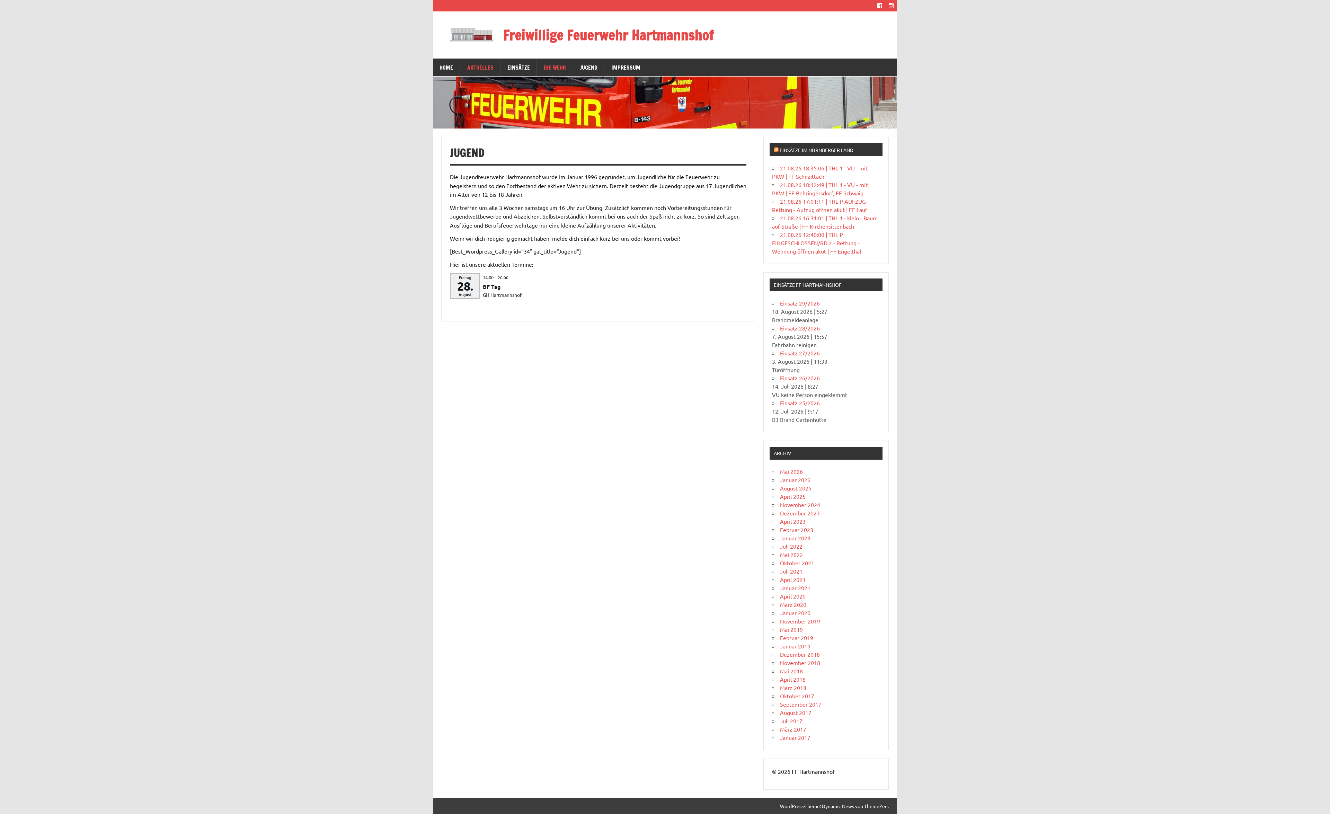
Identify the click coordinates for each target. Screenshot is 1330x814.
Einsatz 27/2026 (800, 353)
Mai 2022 (791, 554)
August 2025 (796, 488)
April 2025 (793, 496)
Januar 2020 (795, 612)
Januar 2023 (795, 537)
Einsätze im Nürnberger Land (816, 150)
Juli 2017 (791, 720)
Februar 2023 (796, 529)
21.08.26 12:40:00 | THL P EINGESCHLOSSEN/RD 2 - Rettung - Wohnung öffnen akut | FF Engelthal (816, 243)
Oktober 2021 (797, 562)
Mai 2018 (791, 670)
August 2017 (796, 712)
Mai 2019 (791, 629)
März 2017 (793, 729)
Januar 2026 (795, 479)
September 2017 (801, 704)
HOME (446, 67)
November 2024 (800, 504)
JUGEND (588, 67)
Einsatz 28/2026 (800, 328)
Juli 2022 (791, 546)
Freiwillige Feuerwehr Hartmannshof (608, 35)
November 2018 (800, 662)
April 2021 (793, 579)
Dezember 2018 (800, 654)
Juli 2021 (791, 571)
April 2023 (793, 521)
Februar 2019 (796, 637)
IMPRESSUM (625, 67)
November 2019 (800, 621)
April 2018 (793, 679)
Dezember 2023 (800, 513)
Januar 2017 (795, 737)
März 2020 (793, 604)
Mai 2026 (791, 471)
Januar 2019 (795, 646)
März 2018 (793, 687)
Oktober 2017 (797, 695)
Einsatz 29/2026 (800, 303)
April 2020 (793, 596)
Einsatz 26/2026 (800, 377)
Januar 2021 (795, 587)
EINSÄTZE (518, 67)
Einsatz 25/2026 (800, 402)
